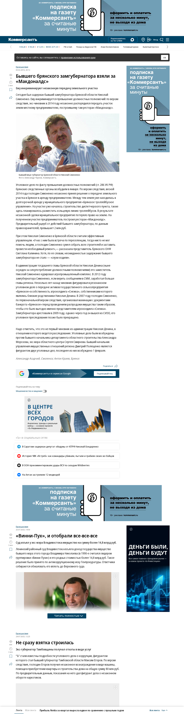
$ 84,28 (22, 47)
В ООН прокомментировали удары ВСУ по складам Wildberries (56, 465)
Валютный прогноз (151, 47)
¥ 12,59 (40, 47)
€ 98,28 (31, 47)
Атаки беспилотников (110, 47)
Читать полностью (66, 616)
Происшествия (22, 67)
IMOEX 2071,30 (52, 47)
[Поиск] (162, 39)
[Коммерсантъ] (23, 40)
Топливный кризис (131, 47)
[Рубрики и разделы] (167, 39)
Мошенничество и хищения (29, 391)
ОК (164, 57)
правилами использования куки (78, 57)
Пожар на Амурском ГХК (86, 47)
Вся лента (155, 710)
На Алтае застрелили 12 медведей (41, 474)
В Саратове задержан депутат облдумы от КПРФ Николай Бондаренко (60, 446)
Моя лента (30, 710)
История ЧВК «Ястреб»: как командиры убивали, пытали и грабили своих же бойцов (68, 456)
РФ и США (68, 47)
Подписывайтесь (105, 373)
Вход (155, 39)
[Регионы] (143, 39)
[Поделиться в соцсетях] (11, 97)
